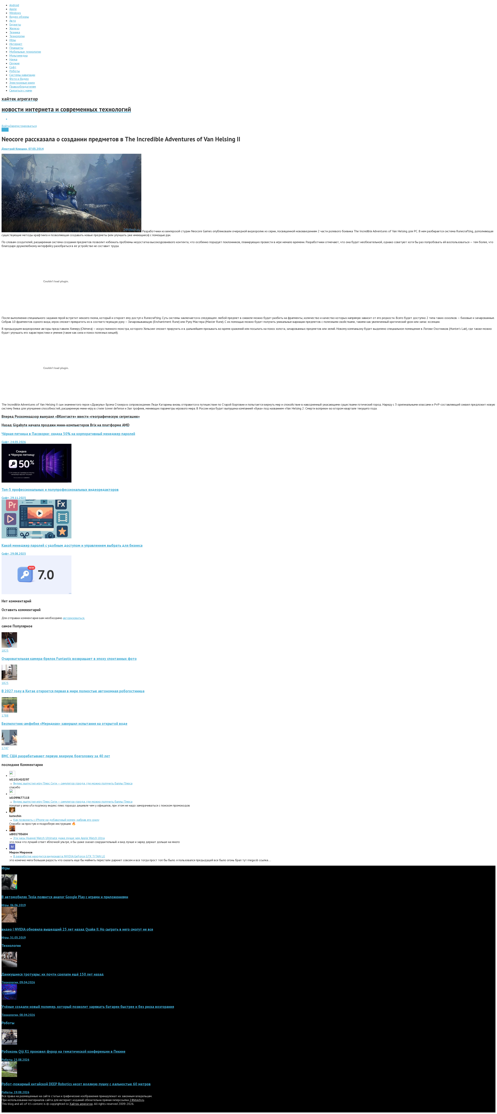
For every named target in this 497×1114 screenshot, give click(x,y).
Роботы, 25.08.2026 (15, 1059)
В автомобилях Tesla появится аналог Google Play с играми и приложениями (65, 897)
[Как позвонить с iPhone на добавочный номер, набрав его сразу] (12, 812)
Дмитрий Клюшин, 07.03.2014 (22, 149)
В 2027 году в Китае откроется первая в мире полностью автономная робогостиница (73, 691)
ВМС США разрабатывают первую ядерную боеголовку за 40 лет (56, 756)
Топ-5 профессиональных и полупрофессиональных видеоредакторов (60, 489)
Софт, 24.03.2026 (14, 442)
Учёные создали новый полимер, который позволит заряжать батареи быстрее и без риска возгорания (88, 1006)
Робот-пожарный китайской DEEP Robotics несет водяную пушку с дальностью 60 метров (76, 1084)
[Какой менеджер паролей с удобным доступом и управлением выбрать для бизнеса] (36, 593)
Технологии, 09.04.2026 (18, 982)
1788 (5, 715)
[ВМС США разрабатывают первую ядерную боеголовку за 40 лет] (9, 744)
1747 (5, 748)
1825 (5, 650)
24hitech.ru (136, 1100)
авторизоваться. (74, 618)
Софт (5, 130)
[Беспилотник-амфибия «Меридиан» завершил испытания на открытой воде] (9, 711)
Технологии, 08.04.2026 (18, 1015)
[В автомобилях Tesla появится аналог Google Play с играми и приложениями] (9, 889)
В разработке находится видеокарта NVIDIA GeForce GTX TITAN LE (59, 856)
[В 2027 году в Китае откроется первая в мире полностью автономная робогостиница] (9, 679)
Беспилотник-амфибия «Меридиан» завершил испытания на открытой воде (64, 723)
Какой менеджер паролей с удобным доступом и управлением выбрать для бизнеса (72, 545)
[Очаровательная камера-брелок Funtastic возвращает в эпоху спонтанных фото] (9, 647)
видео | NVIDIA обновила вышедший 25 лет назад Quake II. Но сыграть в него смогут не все (77, 929)
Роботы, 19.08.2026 (15, 1092)
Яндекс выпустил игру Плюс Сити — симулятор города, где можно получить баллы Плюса (72, 783)
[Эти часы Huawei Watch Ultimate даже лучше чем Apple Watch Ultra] (12, 830)
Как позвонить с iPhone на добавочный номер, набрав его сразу (56, 820)
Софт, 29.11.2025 (14, 498)
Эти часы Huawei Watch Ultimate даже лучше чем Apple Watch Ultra (59, 838)
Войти (6, 126)
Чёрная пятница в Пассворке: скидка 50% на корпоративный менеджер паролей (68, 433)
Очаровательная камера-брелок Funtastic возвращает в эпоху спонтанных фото (69, 658)
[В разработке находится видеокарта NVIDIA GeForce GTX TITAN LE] (12, 848)
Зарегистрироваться (23, 126)
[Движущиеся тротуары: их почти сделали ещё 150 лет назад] (9, 966)
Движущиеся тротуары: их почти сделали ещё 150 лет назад (53, 974)
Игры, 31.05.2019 (14, 937)
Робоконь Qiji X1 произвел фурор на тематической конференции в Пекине (63, 1051)
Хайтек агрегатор (81, 1104)
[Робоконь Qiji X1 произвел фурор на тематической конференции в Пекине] (9, 1043)
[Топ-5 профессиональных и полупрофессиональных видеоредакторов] (36, 537)
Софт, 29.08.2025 (14, 553)
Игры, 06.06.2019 (14, 905)
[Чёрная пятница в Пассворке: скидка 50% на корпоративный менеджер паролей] (36, 481)
